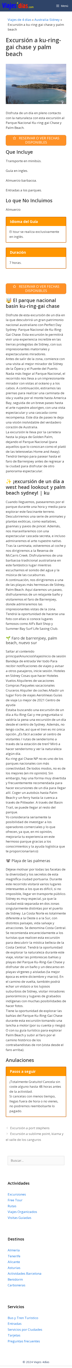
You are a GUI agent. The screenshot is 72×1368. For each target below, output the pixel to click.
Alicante (14, 1262)
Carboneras (16, 1285)
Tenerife (14, 1256)
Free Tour (15, 1200)
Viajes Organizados (22, 1211)
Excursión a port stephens (30, 1128)
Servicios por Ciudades (25, 1329)
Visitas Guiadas (19, 1217)
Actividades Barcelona (24, 1273)
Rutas (12, 1206)
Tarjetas (14, 1335)
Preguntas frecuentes (24, 1341)
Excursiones (17, 1194)
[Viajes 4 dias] (19, 5)
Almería (14, 1250)
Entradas (15, 1323)
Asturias (14, 1268)
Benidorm (15, 1279)
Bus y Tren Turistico (23, 1318)
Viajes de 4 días (19, 19)
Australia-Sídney (47, 19)
